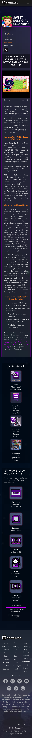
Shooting (26, 655)
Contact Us (19, 728)
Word (26, 671)
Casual (6, 662)
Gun (16, 653)
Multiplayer (16, 666)
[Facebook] (5, 681)
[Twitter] (19, 681)
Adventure (6, 646)
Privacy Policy (23, 725)
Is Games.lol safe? (16, 605)
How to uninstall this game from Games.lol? (16, 610)
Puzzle (26, 643)
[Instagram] (12, 681)
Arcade (6, 650)
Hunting (16, 659)
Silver (26, 658)
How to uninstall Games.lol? (16, 616)
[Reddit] (23, 689)
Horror (16, 656)
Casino (6, 659)
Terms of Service (10, 725)
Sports (26, 665)
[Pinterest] (16, 689)
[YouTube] (26, 681)
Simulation (26, 662)
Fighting (16, 646)
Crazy (16, 643)
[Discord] (9, 689)
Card (6, 656)
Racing (26, 646)
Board (6, 653)
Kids (16, 662)
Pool (16, 669)
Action (6, 643)
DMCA (11, 728)
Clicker (6, 666)
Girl (16, 650)
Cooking (6, 669)
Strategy (26, 668)
